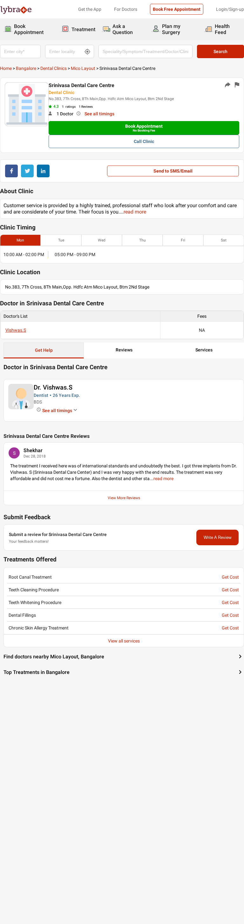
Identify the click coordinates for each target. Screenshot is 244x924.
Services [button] (204, 349)
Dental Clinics (53, 68)
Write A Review (217, 537)
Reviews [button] (124, 349)
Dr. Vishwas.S (53, 387)
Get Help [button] (44, 350)
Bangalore (26, 68)
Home (6, 68)
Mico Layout (83, 68)
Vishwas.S (15, 330)
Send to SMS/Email (173, 170)
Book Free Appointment (176, 9)
